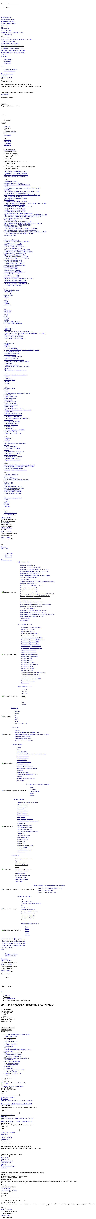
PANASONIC (8, 295)
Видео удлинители (10, 403)
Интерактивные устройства (10, 43)
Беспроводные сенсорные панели (15, 443)
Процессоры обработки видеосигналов (17, 418)
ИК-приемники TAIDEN (12, 270)
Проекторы (5, 26)
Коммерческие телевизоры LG (14, 488)
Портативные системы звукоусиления (16, 361)
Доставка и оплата (7, 74)
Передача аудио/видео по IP (13, 413)
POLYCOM (8, 291)
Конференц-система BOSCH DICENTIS (17, 185)
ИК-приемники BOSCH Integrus (14, 265)
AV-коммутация (6, 34)
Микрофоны (5, 28)
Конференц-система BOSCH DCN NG (16, 193)
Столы (6, 504)
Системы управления (11, 458)
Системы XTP (9, 428)
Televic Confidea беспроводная (14, 196)
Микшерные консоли (11, 358)
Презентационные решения (13, 415)
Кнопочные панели (10, 446)
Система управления (11, 425)
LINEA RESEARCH (10, 348)
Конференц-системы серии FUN (14, 211)
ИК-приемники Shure (11, 268)
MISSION (7, 330)
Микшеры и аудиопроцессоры (14, 336)
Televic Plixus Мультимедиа (13, 226)
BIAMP (6, 345)
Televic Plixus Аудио (10, 220)
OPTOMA (7, 311)
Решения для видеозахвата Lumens (15, 470)
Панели (6, 501)
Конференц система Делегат (13, 183)
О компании (8, 59)
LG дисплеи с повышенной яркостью (16, 479)
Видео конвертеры (10, 398)
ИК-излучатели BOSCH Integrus (14, 272)
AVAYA (6, 298)
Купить (3, 1097)
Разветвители (8, 420)
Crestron (7, 440)
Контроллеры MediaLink (12, 448)
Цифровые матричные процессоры (15, 370)
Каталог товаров (6, 17)
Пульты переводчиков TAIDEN (14, 263)
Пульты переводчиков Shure (13, 261)
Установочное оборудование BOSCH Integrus (18, 278)
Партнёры (7, 63)
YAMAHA (7, 305)
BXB (6, 302)
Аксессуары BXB (10, 235)
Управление (5, 37)
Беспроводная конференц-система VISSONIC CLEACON (22, 216)
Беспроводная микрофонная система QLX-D (18, 331)
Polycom (7, 381)
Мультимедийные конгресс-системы (13, 50)
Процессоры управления (12, 453)
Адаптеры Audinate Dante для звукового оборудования (21, 350)
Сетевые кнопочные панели (13, 456)
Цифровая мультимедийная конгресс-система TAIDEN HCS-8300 (25, 231)
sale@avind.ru (7, 543)
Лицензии (7, 61)
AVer (6, 300)
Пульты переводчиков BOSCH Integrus (16, 258)
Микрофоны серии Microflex (13, 335)
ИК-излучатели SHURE (12, 273)
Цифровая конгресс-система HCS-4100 (16, 218)
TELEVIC (7, 190)
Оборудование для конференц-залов (12, 52)
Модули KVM (9, 411)
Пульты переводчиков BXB (13, 260)
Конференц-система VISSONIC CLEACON (18, 206)
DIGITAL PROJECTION (12, 321)
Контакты (4, 75)
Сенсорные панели (10, 455)
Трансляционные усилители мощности (17, 366)
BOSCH (7, 346)
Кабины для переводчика (12, 285)
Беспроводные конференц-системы (12, 46)
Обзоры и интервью (10, 69)
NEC (6, 315)
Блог (2, 66)
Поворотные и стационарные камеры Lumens (19, 466)
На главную (4, 1157)
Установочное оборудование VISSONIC (17, 250)
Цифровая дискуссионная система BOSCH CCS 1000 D (22, 188)
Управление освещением (12, 460)
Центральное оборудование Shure (15, 255)
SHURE (7, 186)
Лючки (6, 450)
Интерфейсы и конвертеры (13, 356)
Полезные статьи (9, 71)
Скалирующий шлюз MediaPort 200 (12, 1086)
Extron (6, 391)
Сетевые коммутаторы (11, 423)
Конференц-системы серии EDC (14, 208)
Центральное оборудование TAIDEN (16, 256)
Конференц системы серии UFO (14, 205)
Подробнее (4, 1099)
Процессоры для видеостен (13, 416)
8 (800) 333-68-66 (6, 77)
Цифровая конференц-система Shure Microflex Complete (22, 195)
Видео (6, 445)
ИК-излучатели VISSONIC (13, 243)
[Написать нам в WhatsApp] (2, 992)
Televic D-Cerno (9, 200)
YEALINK (7, 293)
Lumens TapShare (9, 380)
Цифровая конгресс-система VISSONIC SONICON (20, 230)
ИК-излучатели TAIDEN (12, 275)
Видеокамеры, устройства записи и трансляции (16, 39)
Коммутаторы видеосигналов (13, 408)
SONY (6, 297)
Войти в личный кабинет (8, 1187)
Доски (6, 499)
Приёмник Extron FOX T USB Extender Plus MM (16, 1104)
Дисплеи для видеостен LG (13, 486)
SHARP (6, 484)
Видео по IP (8, 400)
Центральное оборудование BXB (15, 253)
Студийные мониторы (11, 365)
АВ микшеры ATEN (10, 396)
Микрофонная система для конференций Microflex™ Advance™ (24, 333)
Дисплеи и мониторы (8, 41)
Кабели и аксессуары (11, 405)
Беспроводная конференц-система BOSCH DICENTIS (21, 191)
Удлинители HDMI (10, 431)
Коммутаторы (8, 406)
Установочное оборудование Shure (15, 282)
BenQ (6, 316)
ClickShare (7, 378)
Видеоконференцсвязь (8, 23)
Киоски (6, 503)
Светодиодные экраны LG (12, 491)
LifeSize (6, 303)
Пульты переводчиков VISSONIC (15, 246)
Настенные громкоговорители (14, 360)
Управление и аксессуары (12, 433)
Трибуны (7, 506)
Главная (3, 54)
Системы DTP (9, 426)
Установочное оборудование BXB (15, 280)
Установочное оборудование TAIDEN (16, 283)
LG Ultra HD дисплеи (11, 478)
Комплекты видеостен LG (12, 490)
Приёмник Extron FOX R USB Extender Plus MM (16, 1121)
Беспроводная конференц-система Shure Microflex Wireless (23, 223)
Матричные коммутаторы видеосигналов (17, 410)
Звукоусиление (6, 30)
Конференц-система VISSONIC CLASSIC (17, 225)
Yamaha (6, 383)
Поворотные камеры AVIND (13, 468)
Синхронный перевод (8, 21)
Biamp (6, 376)
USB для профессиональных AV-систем (17, 393)
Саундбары (8, 363)
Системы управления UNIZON (14, 430)
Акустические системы (11, 351)
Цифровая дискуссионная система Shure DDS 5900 (20, 228)
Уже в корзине (10, 1097)
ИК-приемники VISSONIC (13, 245)
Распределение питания (12, 421)
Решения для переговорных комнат (12, 32)
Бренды (3, 1164)
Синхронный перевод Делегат (14, 248)
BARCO (7, 313)
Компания (4, 56)
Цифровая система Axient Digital (14, 338)
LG (5, 476)
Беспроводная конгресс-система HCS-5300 (18, 221)
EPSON (6, 318)
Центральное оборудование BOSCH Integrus (18, 251)
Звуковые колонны (10, 355)
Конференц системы (7, 19)
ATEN (6, 389)
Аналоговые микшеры (11, 353)
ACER (6, 320)
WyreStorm (7, 394)
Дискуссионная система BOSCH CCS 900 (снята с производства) (25, 203)
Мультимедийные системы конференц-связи (18, 213)
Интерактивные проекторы (13, 323)
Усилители (7, 368)
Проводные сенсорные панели (14, 451)
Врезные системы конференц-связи (12, 48)
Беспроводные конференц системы (15, 198)
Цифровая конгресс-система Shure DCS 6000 (18, 233)
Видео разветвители (10, 401)
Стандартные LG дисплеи (12, 493)
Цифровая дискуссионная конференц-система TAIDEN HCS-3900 (25, 215)
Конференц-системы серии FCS (14, 210)
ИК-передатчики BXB (11, 277)
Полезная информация (8, 1166)
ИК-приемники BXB (11, 267)
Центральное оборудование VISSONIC (17, 241)
